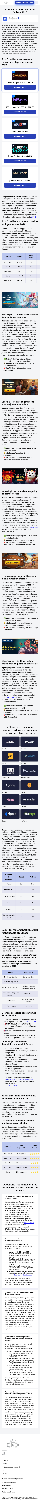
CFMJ (33, 217)
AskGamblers (27, 1275)
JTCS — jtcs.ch (11, 1086)
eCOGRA (34, 527)
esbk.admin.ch (30, 1022)
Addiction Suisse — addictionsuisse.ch (19, 1079)
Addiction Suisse (10, 697)
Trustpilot (17, 1275)
